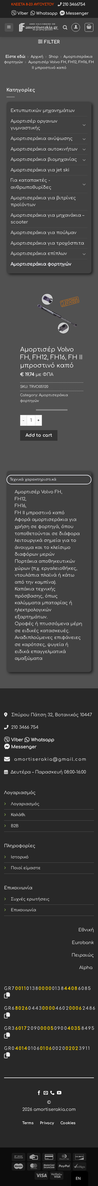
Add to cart (39, 435)
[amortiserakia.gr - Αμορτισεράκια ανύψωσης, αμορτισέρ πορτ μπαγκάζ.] (38, 27)
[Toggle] (84, 125)
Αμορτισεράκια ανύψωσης (42, 138)
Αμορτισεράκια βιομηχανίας (44, 159)
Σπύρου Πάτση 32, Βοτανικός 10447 (49, 714)
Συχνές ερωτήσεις (30, 899)
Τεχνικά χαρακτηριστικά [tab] (33, 479)
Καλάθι (18, 815)
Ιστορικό (20, 857)
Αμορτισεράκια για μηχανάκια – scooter (47, 219)
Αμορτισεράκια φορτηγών (41, 264)
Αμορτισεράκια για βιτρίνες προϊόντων (43, 201)
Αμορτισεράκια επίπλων (39, 253)
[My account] (75, 27)
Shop (53, 57)
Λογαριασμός (25, 804)
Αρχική (37, 57)
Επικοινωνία (23, 910)
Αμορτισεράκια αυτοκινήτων (44, 149)
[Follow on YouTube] (59, 1093)
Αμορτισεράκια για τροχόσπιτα (47, 243)
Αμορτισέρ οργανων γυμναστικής (34, 125)
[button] (9, 27)
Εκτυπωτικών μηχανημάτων (43, 110)
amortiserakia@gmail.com (48, 759)
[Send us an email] (46, 1093)
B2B (15, 826)
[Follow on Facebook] (39, 1093)
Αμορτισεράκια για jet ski (40, 170)
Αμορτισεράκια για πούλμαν (43, 232)
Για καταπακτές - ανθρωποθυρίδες (31, 184)
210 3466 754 (23, 727)
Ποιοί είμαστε (26, 868)
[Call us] (52, 1093)
